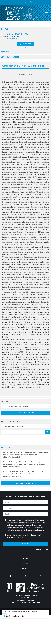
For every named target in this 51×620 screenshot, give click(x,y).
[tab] (25, 29)
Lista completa (25, 483)
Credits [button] (25, 564)
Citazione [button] (5, 51)
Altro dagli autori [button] (10, 57)
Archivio (40, 549)
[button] (2, 422)
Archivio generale (24, 412)
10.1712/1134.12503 (10, 39)
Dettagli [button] (5, 29)
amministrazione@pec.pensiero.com (25, 602)
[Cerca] (47, 432)
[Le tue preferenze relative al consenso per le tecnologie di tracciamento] (4, 616)
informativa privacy (24, 520)
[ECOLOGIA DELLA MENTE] (20, 13)
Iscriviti (26, 543)
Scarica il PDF (26, 44)
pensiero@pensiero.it (25, 600)
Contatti (25, 569)
